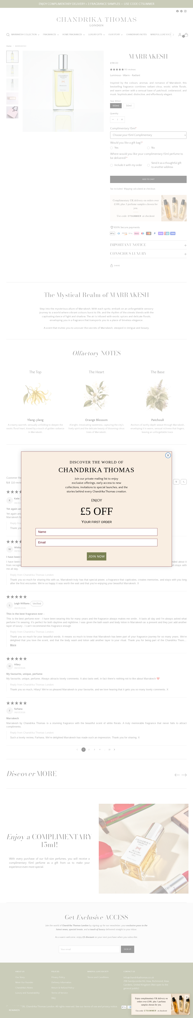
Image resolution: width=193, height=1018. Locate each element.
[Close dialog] (168, 455)
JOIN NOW (96, 556)
